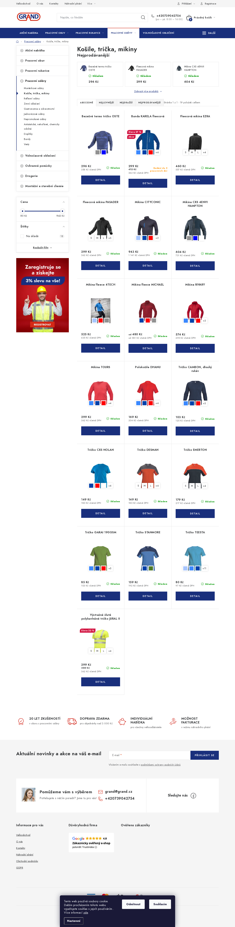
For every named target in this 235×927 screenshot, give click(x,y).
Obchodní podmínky (27, 861)
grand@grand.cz (118, 791)
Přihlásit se (205, 755)
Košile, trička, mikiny (36, 93)
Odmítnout (133, 904)
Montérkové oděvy (34, 88)
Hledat (143, 17)
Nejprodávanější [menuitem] (149, 102)
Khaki (201, 238)
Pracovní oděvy (35, 81)
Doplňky (28, 134)
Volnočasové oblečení (40, 156)
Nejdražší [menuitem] (126, 102)
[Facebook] (193, 795)
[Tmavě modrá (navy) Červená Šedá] (148, 310)
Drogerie (31, 176)
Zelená (151, 568)
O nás (40, 3)
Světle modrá (138, 238)
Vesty (26, 144)
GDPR (19, 867)
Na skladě (44, 236)
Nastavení (73, 921)
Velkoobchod (23, 3)
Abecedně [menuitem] (86, 102)
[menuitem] (29, 33)
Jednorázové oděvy (34, 114)
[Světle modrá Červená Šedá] (100, 310)
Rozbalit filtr (41, 247)
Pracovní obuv (35, 61)
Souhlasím (160, 904)
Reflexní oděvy (32, 98)
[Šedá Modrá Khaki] (195, 228)
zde (85, 913)
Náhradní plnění (73, 3)
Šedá (97, 152)
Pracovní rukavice (37, 71)
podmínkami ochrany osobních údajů (161, 764)
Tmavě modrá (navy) (144, 152)
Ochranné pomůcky (38, 166)
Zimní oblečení (32, 103)
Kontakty (53, 3)
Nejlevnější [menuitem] (106, 102)
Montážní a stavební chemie (44, 186)
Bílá (104, 486)
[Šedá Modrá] (100, 142)
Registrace (210, 3)
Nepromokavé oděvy (35, 119)
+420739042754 (168, 16)
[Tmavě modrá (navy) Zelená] (148, 558)
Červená (151, 152)
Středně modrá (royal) (138, 152)
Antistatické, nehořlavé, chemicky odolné (42, 126)
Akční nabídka (35, 50)
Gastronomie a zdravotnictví (39, 109)
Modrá (104, 152)
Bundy (27, 139)
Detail (100, 180)
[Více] (209, 33)
